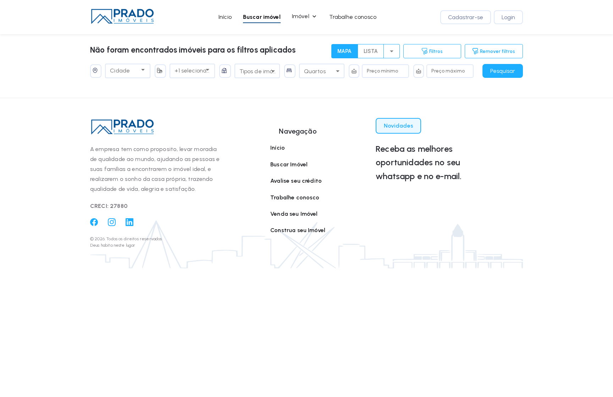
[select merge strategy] (392, 51)
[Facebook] (94, 224)
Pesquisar (502, 71)
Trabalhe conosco (352, 17)
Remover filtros (497, 51)
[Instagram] (112, 224)
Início (225, 17)
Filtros (436, 51)
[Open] (143, 70)
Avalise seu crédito (296, 180)
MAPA (344, 51)
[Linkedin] (129, 224)
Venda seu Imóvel (293, 213)
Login (508, 17)
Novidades (398, 125)
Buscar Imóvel (289, 164)
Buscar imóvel (262, 17)
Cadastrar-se (465, 17)
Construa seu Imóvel (297, 230)
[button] (122, 17)
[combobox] (122, 70)
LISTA (371, 51)
